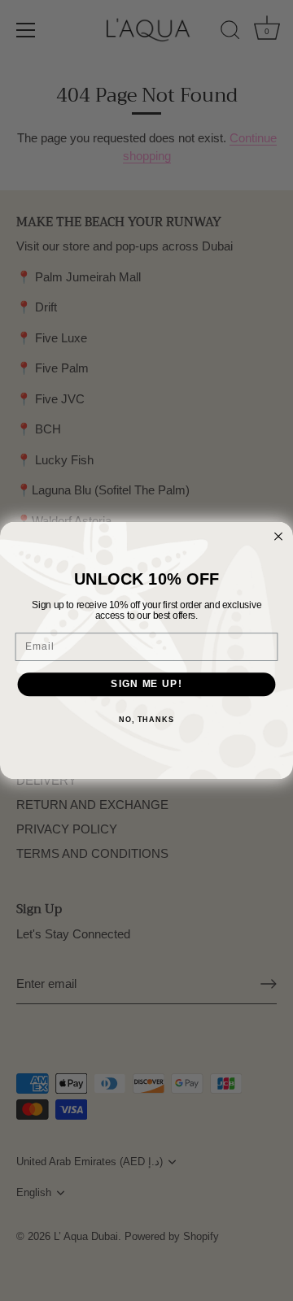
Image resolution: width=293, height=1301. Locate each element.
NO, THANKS (146, 720)
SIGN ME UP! (146, 684)
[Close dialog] (278, 537)
